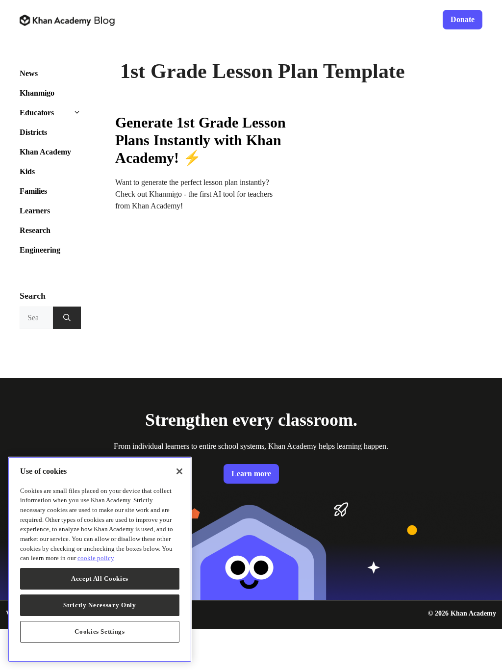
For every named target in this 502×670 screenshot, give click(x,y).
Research (35, 230)
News (29, 73)
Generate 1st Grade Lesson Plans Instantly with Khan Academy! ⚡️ (200, 140)
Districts (33, 132)
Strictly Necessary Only (99, 605)
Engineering (40, 250)
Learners (35, 210)
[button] (84, 113)
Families (33, 191)
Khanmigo (37, 93)
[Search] (67, 318)
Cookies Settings (100, 631)
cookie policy (95, 558)
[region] (100, 559)
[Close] (179, 471)
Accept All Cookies (99, 578)
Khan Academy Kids (45, 162)
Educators (37, 112)
